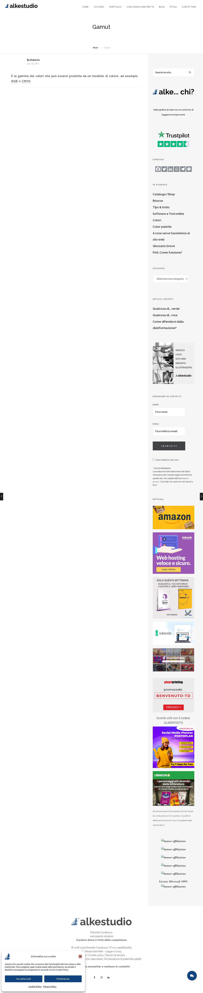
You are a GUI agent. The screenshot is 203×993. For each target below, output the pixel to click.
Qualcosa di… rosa (165, 315)
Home (95, 47)
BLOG (162, 7)
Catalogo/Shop (164, 194)
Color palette (162, 226)
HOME (85, 7)
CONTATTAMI (189, 7)
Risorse (158, 200)
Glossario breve (164, 246)
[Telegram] (183, 169)
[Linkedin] (170, 169)
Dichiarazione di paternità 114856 (122, 959)
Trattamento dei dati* (167, 460)
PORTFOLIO (115, 7)
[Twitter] (164, 169)
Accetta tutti (23, 978)
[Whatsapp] (176, 169)
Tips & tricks (161, 207)
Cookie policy (96, 955)
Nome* (156, 405)
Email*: (156, 424)
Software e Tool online (168, 213)
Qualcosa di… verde (166, 308)
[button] (80, 956)
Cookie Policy (62, 970)
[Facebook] (158, 169)
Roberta (35, 60)
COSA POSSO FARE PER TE (140, 7)
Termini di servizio (115, 955)
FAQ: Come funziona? (167, 252)
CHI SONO (99, 7)
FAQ (174, 7)
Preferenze (62, 978)
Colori (157, 220)
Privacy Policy (49, 987)
